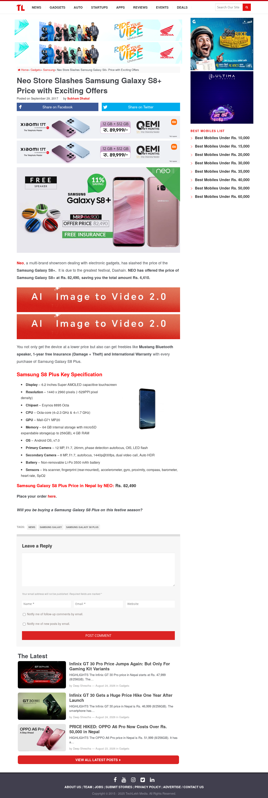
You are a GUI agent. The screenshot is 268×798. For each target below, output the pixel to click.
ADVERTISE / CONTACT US (183, 787)
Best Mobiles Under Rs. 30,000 (222, 163)
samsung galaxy (51, 527)
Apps (120, 7)
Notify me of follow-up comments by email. (55, 614)
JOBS (99, 787)
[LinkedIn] (152, 779)
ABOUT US (72, 787)
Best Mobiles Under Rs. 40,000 (222, 179)
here (52, 496)
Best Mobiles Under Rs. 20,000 (222, 154)
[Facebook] (115, 779)
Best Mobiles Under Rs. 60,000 (222, 196)
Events (162, 7)
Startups (99, 7)
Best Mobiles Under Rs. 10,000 (222, 137)
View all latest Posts (97, 759)
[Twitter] (142, 779)
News (36, 7)
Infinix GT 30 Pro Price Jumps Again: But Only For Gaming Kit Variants (119, 666)
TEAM (87, 787)
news (31, 527)
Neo (20, 263)
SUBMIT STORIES (119, 787)
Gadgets (57, 7)
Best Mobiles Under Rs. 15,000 (222, 146)
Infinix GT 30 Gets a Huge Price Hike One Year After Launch (121, 698)
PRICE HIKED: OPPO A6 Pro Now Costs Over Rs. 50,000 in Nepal (118, 729)
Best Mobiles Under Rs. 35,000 (222, 171)
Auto (78, 7)
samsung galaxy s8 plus (82, 527)
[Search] (247, 7)
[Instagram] (133, 779)
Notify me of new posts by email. (48, 624)
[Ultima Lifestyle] (222, 123)
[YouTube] (124, 779)
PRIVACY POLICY (148, 787)
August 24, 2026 (105, 686)
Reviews (140, 7)
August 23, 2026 (105, 748)
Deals (182, 7)
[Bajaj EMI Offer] (222, 69)
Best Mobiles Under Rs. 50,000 (222, 188)
